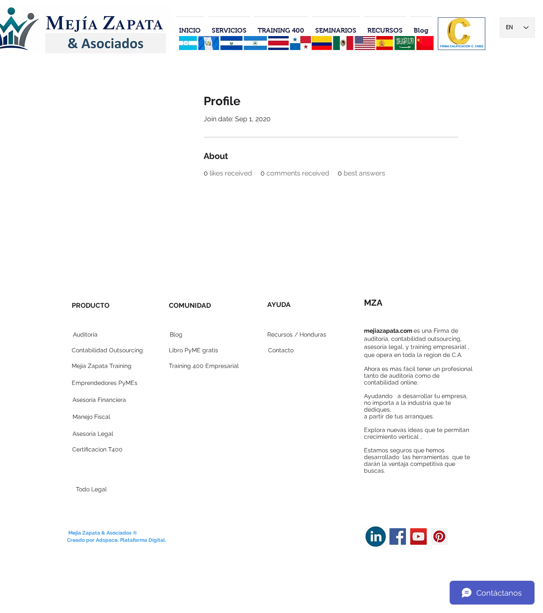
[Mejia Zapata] (397, 536)
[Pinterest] (439, 536)
